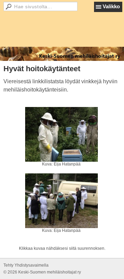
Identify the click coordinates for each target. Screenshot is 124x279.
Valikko (111, 6)
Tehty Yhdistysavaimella (26, 265)
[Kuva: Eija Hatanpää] (61, 134)
